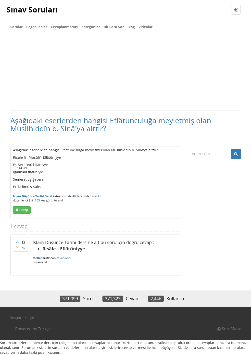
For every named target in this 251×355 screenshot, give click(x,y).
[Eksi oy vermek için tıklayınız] (17, 247)
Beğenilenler (36, 26)
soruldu (97, 196)
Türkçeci (45, 329)
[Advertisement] (125, 73)
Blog (131, 26)
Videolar (145, 26)
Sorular (16, 26)
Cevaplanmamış (64, 26)
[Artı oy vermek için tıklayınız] (17, 242)
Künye (29, 317)
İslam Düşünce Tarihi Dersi (32, 196)
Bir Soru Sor (114, 26)
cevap (23, 210)
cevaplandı (63, 258)
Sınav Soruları (32, 10)
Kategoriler (90, 26)
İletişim (15, 317)
